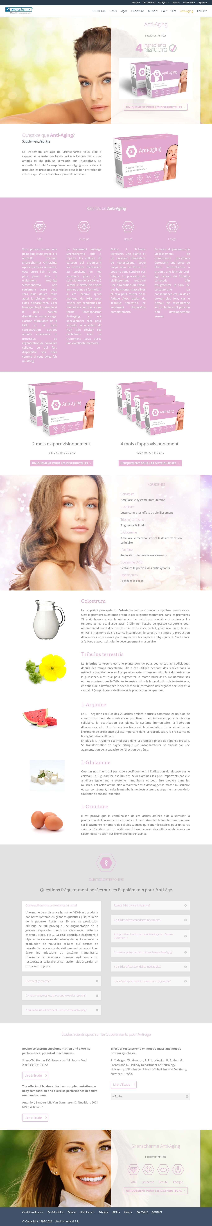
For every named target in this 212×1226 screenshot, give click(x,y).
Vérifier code (189, 3)
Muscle (152, 11)
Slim (173, 11)
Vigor (124, 11)
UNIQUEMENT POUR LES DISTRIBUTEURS (154, 107)
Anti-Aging (186, 11)
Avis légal (103, 1212)
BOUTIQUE (99, 11)
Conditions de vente (33, 1212)
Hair (164, 11)
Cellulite (202, 11)
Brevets (176, 3)
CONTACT (157, 1212)
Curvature (137, 11)
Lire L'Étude (33, 1075)
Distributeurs (149, 3)
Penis (113, 11)
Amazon (136, 3)
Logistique (202, 3)
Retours (72, 1212)
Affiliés (116, 1212)
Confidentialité (56, 1212)
